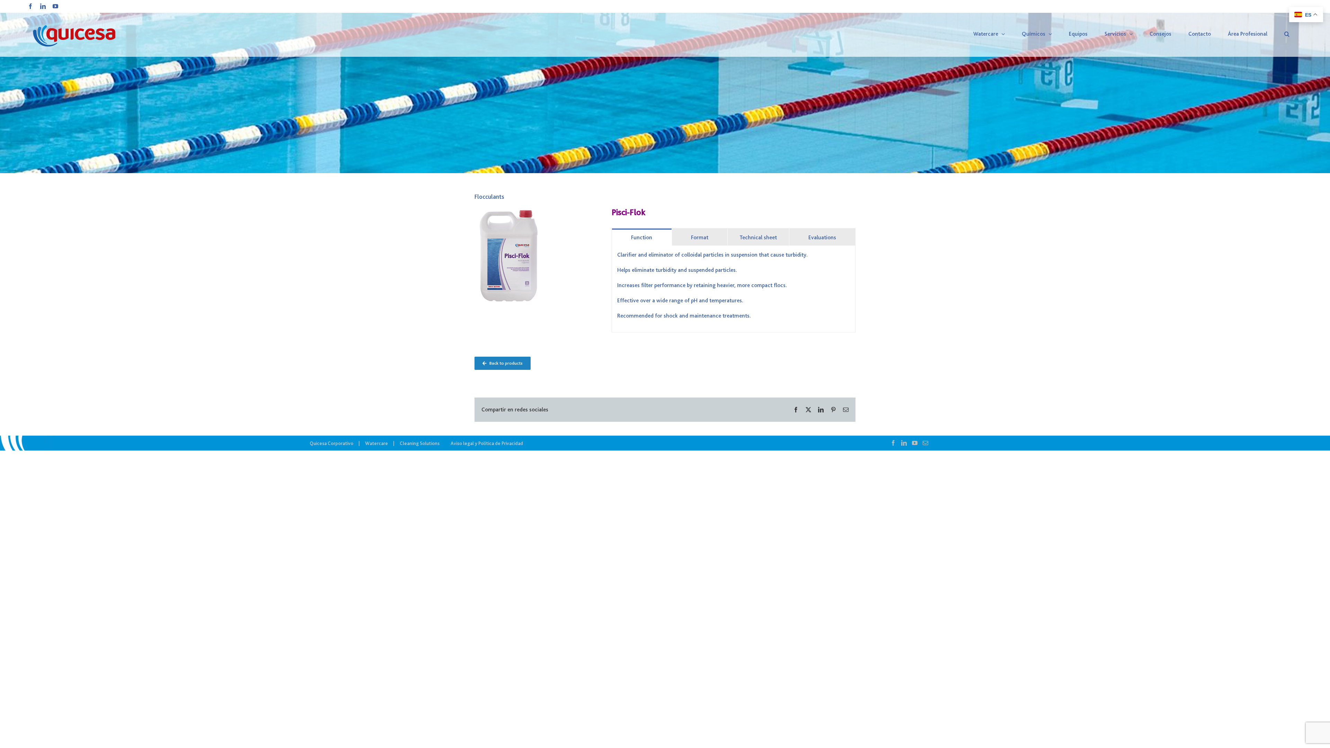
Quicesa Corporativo (331, 443)
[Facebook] (893, 443)
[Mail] (925, 443)
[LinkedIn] (904, 443)
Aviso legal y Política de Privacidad (487, 443)
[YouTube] (914, 443)
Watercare (376, 443)
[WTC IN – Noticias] (665, 86)
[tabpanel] (733, 289)
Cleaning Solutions (420, 443)
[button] (1287, 33)
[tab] (642, 237)
